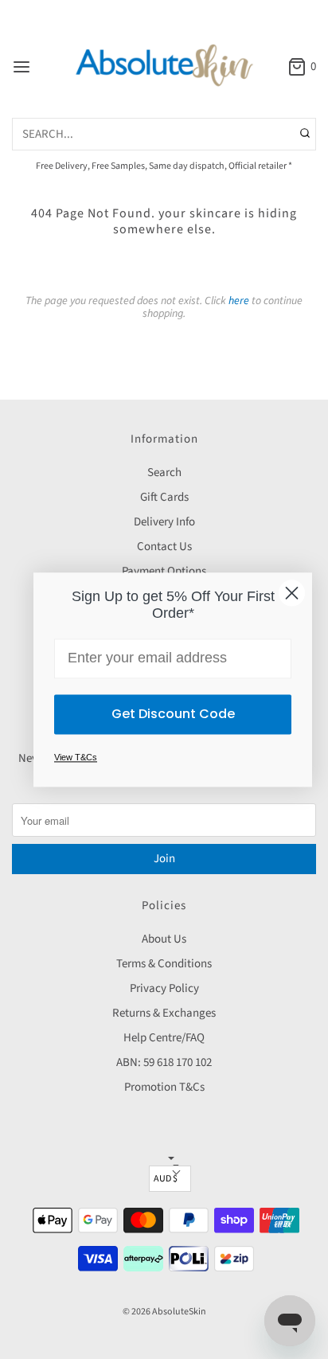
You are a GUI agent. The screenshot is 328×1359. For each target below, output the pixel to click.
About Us (164, 939)
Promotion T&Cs (164, 1087)
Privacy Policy (164, 988)
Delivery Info (164, 522)
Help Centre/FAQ (164, 1037)
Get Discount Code (173, 714)
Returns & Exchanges (164, 1013)
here (238, 301)
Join (164, 858)
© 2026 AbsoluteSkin (164, 1311)
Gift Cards (164, 497)
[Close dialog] (292, 593)
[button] (170, 1179)
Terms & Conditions (164, 963)
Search (164, 472)
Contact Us (164, 546)
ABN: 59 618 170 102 (164, 1062)
